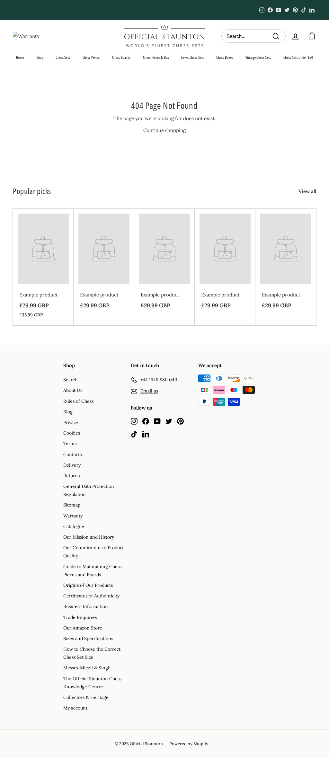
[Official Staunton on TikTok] (134, 434)
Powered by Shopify (188, 743)
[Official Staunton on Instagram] (134, 421)
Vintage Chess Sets (258, 57)
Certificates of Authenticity (91, 596)
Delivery (72, 465)
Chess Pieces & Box (156, 57)
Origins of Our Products (88, 585)
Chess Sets (63, 57)
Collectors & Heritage (86, 697)
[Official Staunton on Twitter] (168, 421)
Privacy (70, 422)
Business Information (85, 606)
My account (75, 708)
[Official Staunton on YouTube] (157, 421)
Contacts (72, 454)
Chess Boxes (224, 57)
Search (70, 380)
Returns (71, 476)
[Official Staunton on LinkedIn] (145, 434)
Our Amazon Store (82, 628)
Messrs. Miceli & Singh (87, 668)
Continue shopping (164, 130)
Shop (40, 57)
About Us (72, 390)
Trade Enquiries (80, 617)
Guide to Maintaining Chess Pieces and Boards (92, 570)
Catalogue (73, 526)
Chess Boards (121, 57)
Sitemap (71, 505)
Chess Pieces (91, 57)
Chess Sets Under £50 (298, 57)
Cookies (71, 433)
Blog (68, 412)
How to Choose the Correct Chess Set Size (91, 653)
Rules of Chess (78, 401)
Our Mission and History (88, 537)
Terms (69, 443)
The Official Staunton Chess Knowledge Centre (92, 683)
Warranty (73, 516)
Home (20, 57)
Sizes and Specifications (88, 638)
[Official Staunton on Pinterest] (180, 421)
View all (307, 191)
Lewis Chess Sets (192, 57)
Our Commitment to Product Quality (93, 552)
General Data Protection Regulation (88, 490)
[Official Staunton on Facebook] (145, 421)
